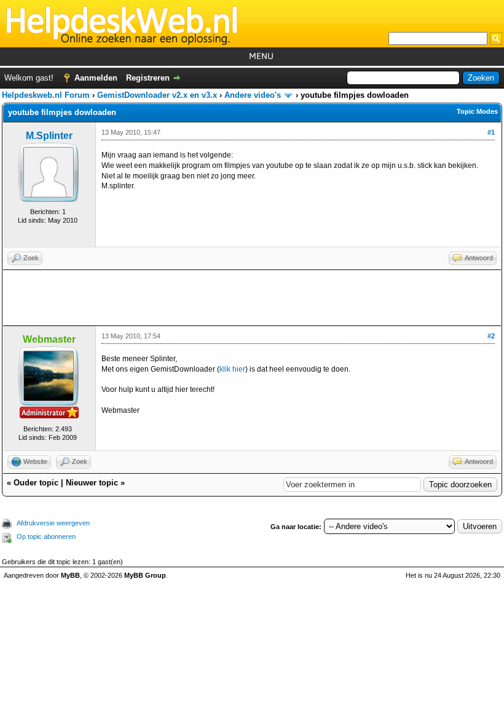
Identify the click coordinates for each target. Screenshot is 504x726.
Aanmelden (95, 77)
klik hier (232, 369)
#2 (491, 336)
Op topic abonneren (46, 536)
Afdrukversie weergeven (53, 523)
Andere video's (252, 95)
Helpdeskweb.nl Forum (46, 95)
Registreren (148, 77)
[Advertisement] (252, 297)
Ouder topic (36, 482)
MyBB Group (145, 575)
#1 (491, 132)
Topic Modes (477, 111)
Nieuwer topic (92, 482)
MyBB (70, 575)
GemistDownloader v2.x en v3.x (157, 95)
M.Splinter (49, 135)
